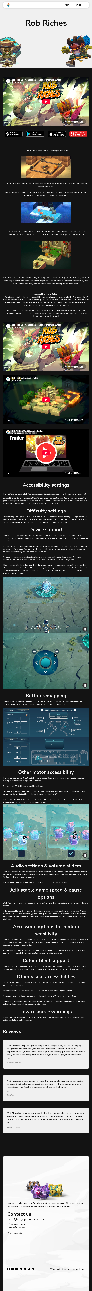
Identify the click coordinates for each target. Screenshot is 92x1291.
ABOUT (68, 5)
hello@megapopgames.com (25, 1219)
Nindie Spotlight (14, 1062)
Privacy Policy (78, 1269)
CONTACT (77, 5)
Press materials (14, 1233)
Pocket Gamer (13, 1127)
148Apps (11, 1095)
